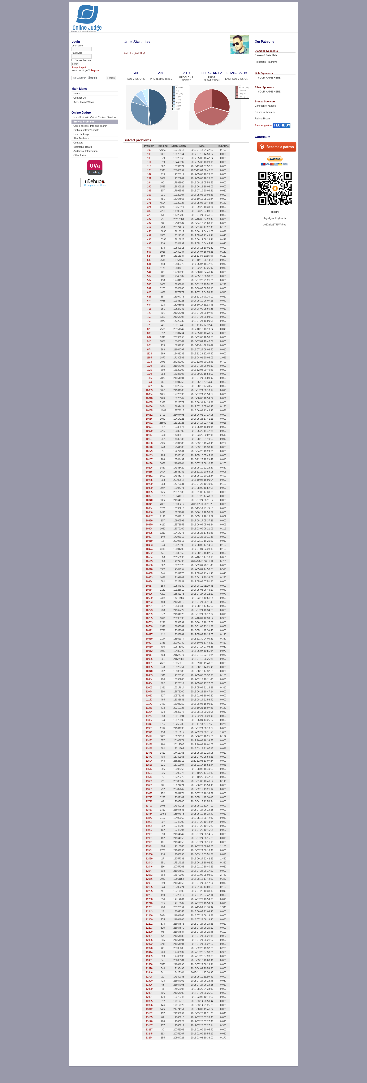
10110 (149, 435)
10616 (149, 569)
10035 (149, 402)
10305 (149, 492)
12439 (149, 956)
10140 (149, 447)
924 (149, 345)
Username (77, 45)
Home (74, 31)
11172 (149, 703)
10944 (149, 679)
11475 (149, 752)
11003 (149, 687)
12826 (149, 984)
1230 (149, 373)
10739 (149, 614)
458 (149, 231)
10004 (149, 394)
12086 (149, 878)
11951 (149, 821)
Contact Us (79, 97)
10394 (149, 528)
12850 (149, 988)
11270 (149, 716)
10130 (149, 443)
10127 (149, 439)
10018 (149, 398)
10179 (149, 451)
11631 (149, 781)
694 (149, 304)
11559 (149, 773)
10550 (149, 565)
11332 (149, 720)
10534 (149, 557)
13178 (149, 1021)
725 (149, 312)
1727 (149, 386)
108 (149, 158)
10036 (149, 406)
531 (149, 264)
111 (149, 162)
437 (149, 219)
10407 (149, 536)
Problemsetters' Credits (86, 130)
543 (149, 268)
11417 (149, 736)
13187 (149, 1025)
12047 (149, 870)
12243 (149, 911)
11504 (149, 760)
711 (149, 308)
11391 (149, 732)
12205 (149, 891)
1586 (149, 378)
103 (149, 154)
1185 (149, 357)
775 (149, 325)
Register (95, 70)
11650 (149, 789)
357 (149, 194)
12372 (149, 944)
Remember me (83, 60)
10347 (149, 516)
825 (149, 329)
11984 (149, 850)
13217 (149, 1029)
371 (149, 202)
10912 (149, 650)
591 (149, 288)
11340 (149, 724)
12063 (149, 874)
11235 (149, 707)
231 (149, 178)
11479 (149, 756)
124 (149, 170)
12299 (149, 931)
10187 (149, 459)
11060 (149, 695)
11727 (149, 797)
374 (149, 207)
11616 (149, 777)
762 (149, 320)
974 (149, 349)
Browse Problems (83, 121)
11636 (149, 785)
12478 (149, 968)
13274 (149, 1037)
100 (149, 149)
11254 (149, 711)
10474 (149, 549)
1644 (149, 382)
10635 (149, 573)
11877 (149, 817)
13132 (149, 1013)
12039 (149, 858)
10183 (149, 455)
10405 (149, 532)
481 (149, 235)
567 (149, 280)
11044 (149, 691)
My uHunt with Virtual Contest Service (94, 117)
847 (149, 337)
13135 (149, 1017)
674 (149, 300)
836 (149, 333)
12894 (149, 996)
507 (149, 251)
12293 (149, 927)
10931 (149, 663)
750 (149, 316)
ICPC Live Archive (83, 102)
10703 (149, 602)
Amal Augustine (263, 125)
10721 (149, 606)
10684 (149, 589)
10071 (149, 422)
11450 (149, 740)
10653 (149, 577)
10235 (149, 471)
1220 (149, 365)
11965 (149, 834)
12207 (149, 895)
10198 (149, 463)
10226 (149, 467)
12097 (149, 883)
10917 (149, 654)
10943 (149, 675)
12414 (149, 952)
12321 (149, 936)
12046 (149, 866)
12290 (149, 919)
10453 (149, 545)
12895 (149, 1001)
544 (149, 272)
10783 (149, 622)
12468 (149, 964)
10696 (149, 593)
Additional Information (85, 151)
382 (149, 211)
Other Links (79, 155)
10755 (149, 618)
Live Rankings (81, 134)
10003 (149, 390)
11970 (149, 842)
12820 (149, 980)
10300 (149, 487)
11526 (149, 764)
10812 (149, 630)
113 (149, 166)
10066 (149, 418)
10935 (149, 667)
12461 (149, 960)
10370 (149, 524)
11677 (149, 793)
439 (149, 223)
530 (149, 260)
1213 (149, 361)
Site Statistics (81, 138)
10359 (149, 520)
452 (149, 227)
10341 (149, 504)
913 (149, 341)
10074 (149, 427)
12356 (149, 940)
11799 (149, 805)
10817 (149, 634)
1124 (149, 353)
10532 (149, 553)
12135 (149, 887)
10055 (149, 410)
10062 (149, 414)
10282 (149, 475)
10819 (149, 638)
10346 (149, 512)
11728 (149, 801)
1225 (149, 369)
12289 (149, 915)
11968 (149, 838)
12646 (149, 972)
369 (149, 198)
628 (149, 296)
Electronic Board (82, 146)
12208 (149, 899)
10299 (149, 483)
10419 (149, 540)
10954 (149, 683)
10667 (149, 585)
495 (149, 243)
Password (76, 52)
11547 (149, 769)
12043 (149, 862)
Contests (78, 142)
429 (149, 215)
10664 (149, 581)
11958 (149, 825)
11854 (149, 813)
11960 (149, 829)
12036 (149, 854)
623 (149, 292)
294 (149, 182)
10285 (149, 479)
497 (149, 247)
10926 (149, 658)
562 (149, 276)
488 (149, 239)
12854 (149, 992)
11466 (149, 748)
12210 (149, 903)
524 (149, 255)
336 (149, 190)
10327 (149, 496)
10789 (149, 626)
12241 (149, 907)
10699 (149, 598)
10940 (149, 671)
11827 (149, 809)
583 (149, 284)
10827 (149, 642)
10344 (149, 508)
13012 (149, 1009)
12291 (149, 923)
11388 (149, 728)
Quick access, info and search (90, 125)
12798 (149, 976)
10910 (149, 646)
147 (149, 174)
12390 (149, 948)
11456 (149, 744)
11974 (149, 846)
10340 (149, 500)
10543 (149, 561)
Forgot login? (78, 67)
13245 (149, 1033)
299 (149, 186)
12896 (149, 1005)
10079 (149, 431)
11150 (149, 699)
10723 (149, 610)
